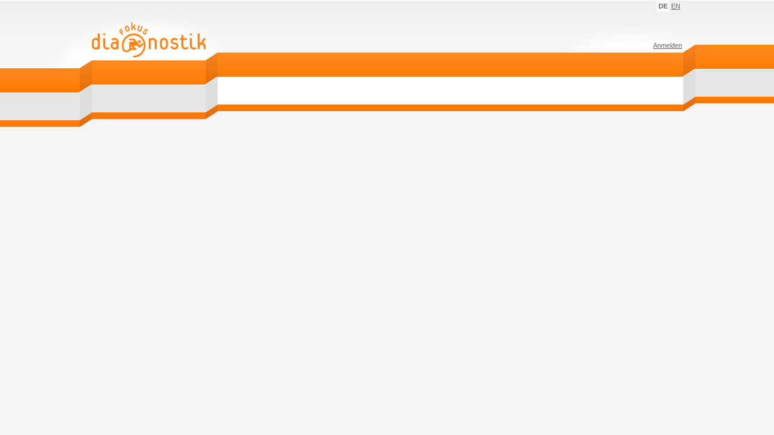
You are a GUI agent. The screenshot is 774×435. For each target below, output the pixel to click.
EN (675, 6)
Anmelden (667, 45)
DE (663, 6)
